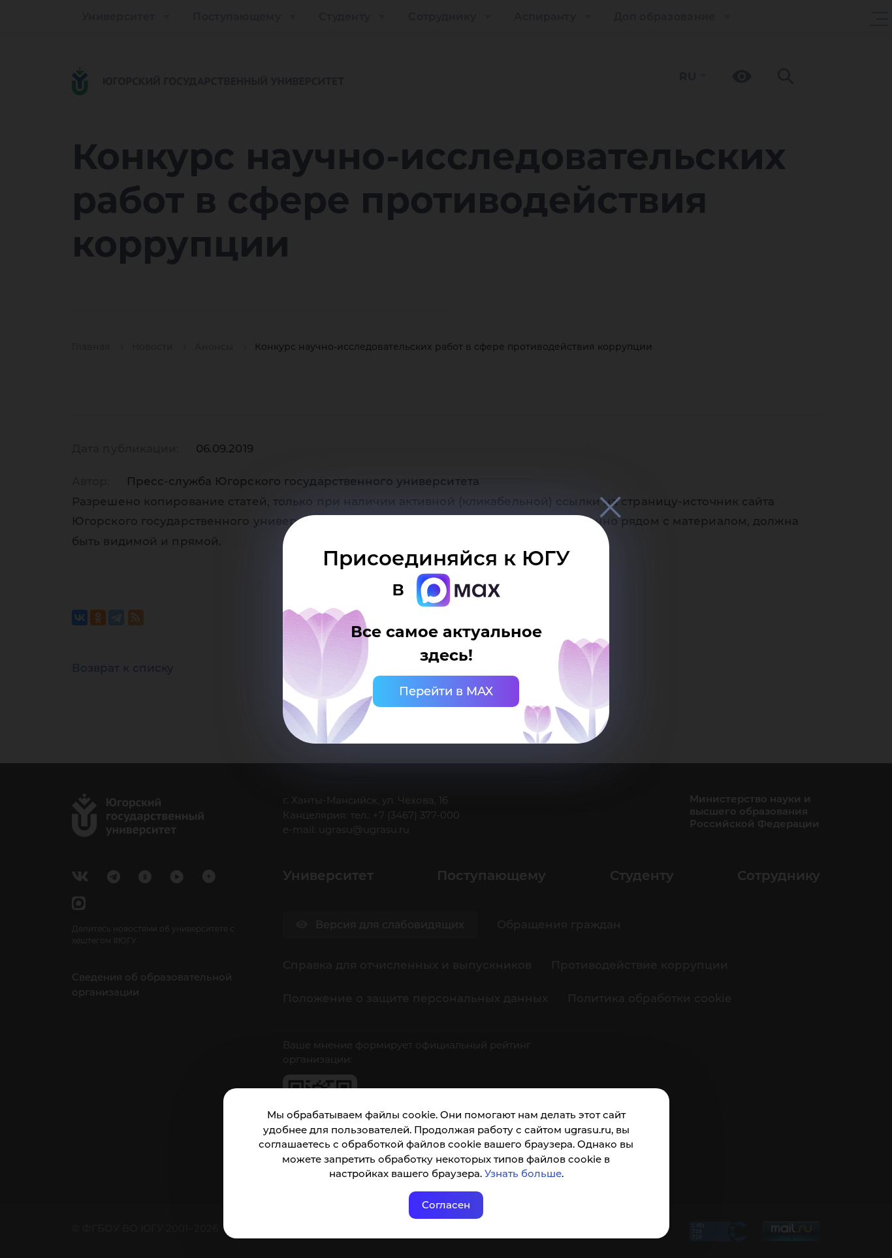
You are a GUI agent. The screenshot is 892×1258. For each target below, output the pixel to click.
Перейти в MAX (446, 691)
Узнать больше (523, 1173)
